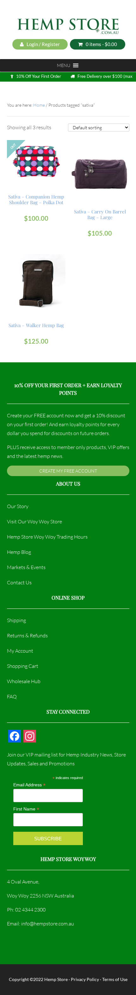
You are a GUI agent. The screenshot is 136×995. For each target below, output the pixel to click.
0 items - (101, 44)
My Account (20, 651)
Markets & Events (26, 567)
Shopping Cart (22, 666)
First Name (26, 809)
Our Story (17, 506)
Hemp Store (56, 979)
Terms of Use (114, 979)
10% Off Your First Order (38, 76)
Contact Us (19, 582)
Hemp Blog (19, 552)
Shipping (16, 620)
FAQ (12, 696)
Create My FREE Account (68, 471)
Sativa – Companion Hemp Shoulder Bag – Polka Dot (36, 199)
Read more (36, 160)
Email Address (29, 785)
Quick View (37, 174)
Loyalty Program (39, 90)
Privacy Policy (85, 979)
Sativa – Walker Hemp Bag (36, 325)
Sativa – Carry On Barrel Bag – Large (100, 214)
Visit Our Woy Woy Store (34, 521)
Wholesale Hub (23, 681)
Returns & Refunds (27, 635)
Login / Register (43, 44)
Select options (100, 163)
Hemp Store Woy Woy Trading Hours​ (47, 537)
